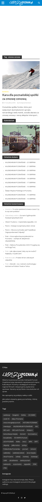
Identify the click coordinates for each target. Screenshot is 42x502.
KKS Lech (7, 430)
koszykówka (8, 438)
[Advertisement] (21, 29)
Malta (18, 442)
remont (33, 449)
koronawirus (32, 434)
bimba (23, 415)
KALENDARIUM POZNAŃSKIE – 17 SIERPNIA (20, 182)
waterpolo (7, 464)
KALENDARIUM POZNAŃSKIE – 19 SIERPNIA (20, 174)
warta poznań (25, 460)
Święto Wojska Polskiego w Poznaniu (18, 191)
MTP (36, 442)
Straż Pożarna (8, 457)
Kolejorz (30, 430)
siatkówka (7, 453)
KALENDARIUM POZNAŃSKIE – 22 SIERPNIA (21, 137)
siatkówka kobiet (18, 453)
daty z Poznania (17, 419)
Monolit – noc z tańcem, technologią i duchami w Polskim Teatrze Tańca (20, 265)
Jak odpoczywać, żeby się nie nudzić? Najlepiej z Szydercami (20, 252)
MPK (30, 442)
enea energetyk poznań (12, 423)
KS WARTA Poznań (20, 438)
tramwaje (34, 457)
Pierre (7, 226)
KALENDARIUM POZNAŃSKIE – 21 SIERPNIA (20, 166)
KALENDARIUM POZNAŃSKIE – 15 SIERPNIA (20, 195)
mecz (24, 442)
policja (24, 445)
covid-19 (6, 419)
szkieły (18, 457)
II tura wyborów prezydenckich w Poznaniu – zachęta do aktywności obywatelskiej (19, 238)
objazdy (6, 445)
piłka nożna (15, 445)
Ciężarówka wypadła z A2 (27, 222)
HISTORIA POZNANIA (30, 423)
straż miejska (31, 453)
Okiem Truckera (11, 222)
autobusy (7, 415)
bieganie (16, 415)
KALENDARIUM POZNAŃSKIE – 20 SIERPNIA (20, 170)
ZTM (5, 468)
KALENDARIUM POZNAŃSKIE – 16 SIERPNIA (20, 187)
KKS (36, 426)
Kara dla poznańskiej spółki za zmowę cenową (20, 96)
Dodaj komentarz (25, 103)
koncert (22, 434)
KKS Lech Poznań (18, 430)
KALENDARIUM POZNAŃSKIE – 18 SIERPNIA (20, 179)
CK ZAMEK (31, 415)
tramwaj (25, 457)
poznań (25, 449)
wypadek (27, 464)
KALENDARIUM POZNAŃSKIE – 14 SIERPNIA (20, 199)
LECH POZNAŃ (8, 442)
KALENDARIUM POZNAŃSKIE (23, 426)
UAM (5, 460)
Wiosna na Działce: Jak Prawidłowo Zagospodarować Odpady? (20, 231)
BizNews (5, 92)
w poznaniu (17, 464)
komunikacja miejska (11, 434)
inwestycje (7, 426)
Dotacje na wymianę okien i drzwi (23, 226)
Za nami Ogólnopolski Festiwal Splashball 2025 (20, 216)
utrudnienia (13, 460)
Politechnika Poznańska (12, 449)
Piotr (7, 236)
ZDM (34, 464)
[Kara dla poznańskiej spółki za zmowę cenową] (21, 75)
